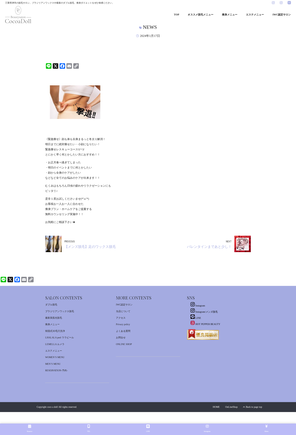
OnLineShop (231, 407)
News (150, 27)
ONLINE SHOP (124, 344)
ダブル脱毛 (51, 304)
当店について (123, 311)
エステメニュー (255, 14)
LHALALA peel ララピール (59, 337)
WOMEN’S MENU (54, 357)
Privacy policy (123, 324)
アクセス (121, 318)
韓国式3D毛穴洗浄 (55, 331)
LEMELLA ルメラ (54, 344)
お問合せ (121, 337)
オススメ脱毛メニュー (200, 14)
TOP (176, 14)
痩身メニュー (229, 14)
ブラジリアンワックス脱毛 (59, 311)
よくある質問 (123, 331)
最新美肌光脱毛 (53, 318)
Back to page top (252, 407)
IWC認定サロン (282, 14)
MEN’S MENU (52, 364)
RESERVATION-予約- (56, 370)
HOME (216, 407)
